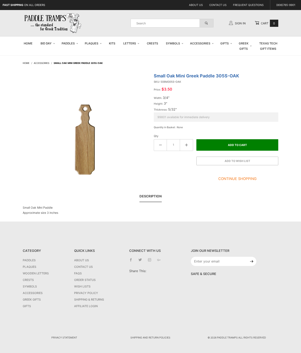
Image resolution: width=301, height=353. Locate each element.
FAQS (78, 273)
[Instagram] (151, 261)
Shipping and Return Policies (150, 337)
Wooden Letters (36, 273)
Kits (112, 43)
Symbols (173, 43)
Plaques (91, 43)
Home (28, 43)
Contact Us (217, 5)
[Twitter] (141, 261)
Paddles (68, 43)
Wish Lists (82, 286)
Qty (156, 136)
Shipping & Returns (89, 299)
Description (150, 196)
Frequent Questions (248, 5)
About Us (196, 5)
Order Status (85, 280)
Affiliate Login (86, 306)
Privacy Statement (64, 337)
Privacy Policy (86, 293)
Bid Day (46, 43)
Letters (129, 43)
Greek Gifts (243, 46)
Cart (267, 23)
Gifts (224, 43)
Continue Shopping (237, 178)
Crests (152, 43)
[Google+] (160, 261)
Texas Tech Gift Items (268, 46)
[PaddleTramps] (53, 23)
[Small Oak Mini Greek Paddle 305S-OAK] (85, 126)
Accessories (200, 43)
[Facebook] (132, 261)
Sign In (240, 23)
